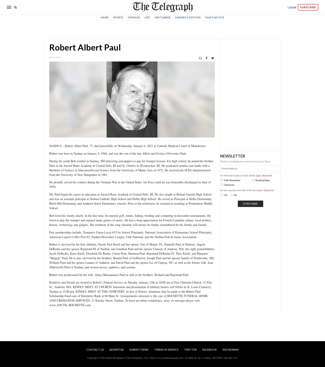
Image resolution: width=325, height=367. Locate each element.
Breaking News (263, 180)
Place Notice (214, 17)
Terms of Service (166, 349)
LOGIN (292, 7)
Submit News (138, 349)
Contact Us (95, 349)
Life (147, 17)
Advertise (116, 349)
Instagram (230, 349)
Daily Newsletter (232, 180)
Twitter (190, 349)
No (235, 195)
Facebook (209, 349)
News (105, 17)
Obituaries (162, 17)
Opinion (134, 17)
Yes (225, 195)
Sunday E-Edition (188, 17)
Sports (118, 17)
